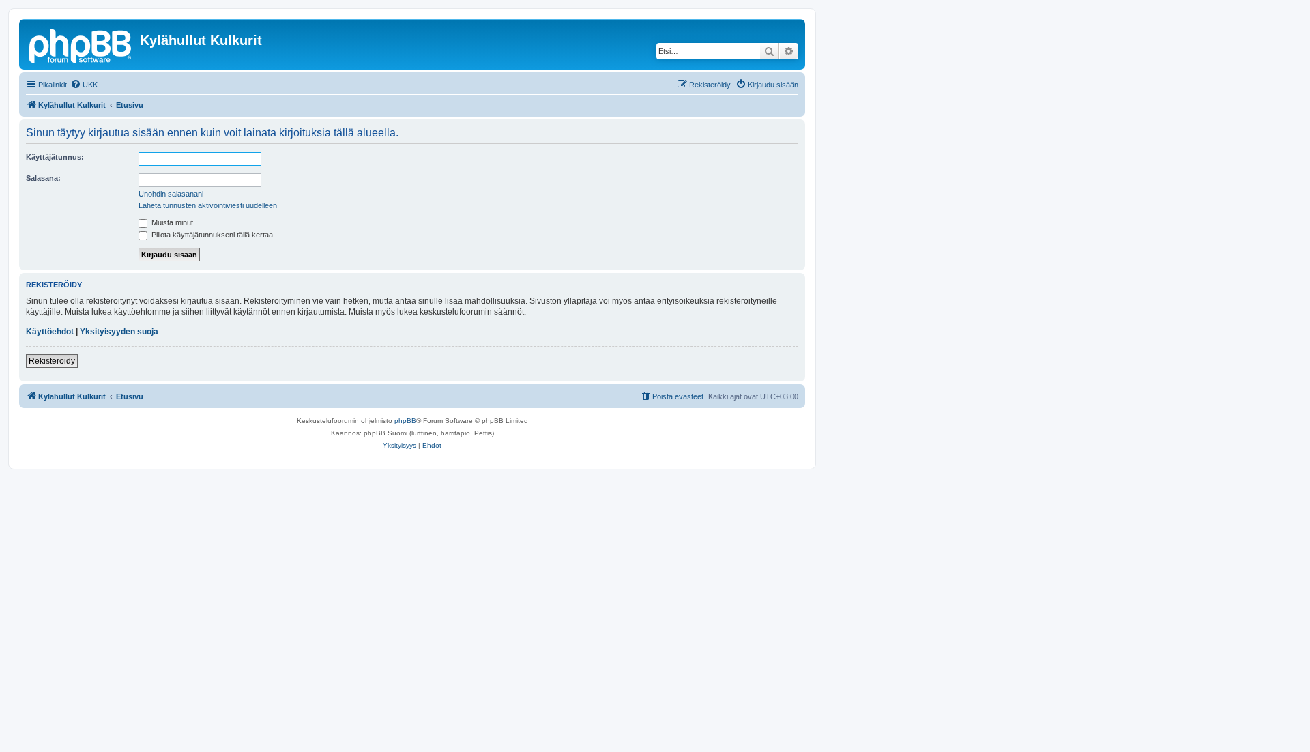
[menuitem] (84, 84)
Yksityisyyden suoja (119, 331)
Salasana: (43, 178)
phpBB (405, 420)
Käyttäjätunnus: (55, 157)
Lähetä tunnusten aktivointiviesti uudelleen (208, 205)
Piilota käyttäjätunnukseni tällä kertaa (211, 235)
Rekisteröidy (52, 361)
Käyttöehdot (50, 331)
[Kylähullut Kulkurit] (81, 44)
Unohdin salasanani (171, 194)
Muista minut (171, 222)
